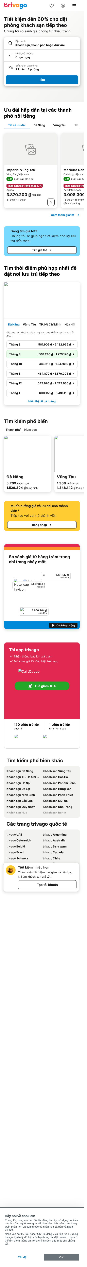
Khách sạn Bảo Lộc (19, 800)
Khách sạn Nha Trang (57, 806)
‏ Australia (54, 840)
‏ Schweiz (17, 858)
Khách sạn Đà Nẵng (19, 771)
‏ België (15, 846)
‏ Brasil (15, 852)
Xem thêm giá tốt (62, 215)
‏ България (55, 846)
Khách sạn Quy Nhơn (20, 806)
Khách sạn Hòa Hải (56, 777)
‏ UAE (14, 834)
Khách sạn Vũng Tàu (57, 771)
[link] (51, 5)
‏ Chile (51, 858)
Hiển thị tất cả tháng (42, 401)
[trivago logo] (15, 5)
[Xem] (51, 202)
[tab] (17, 125)
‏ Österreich (18, 840)
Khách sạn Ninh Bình (20, 795)
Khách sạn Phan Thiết (58, 795)
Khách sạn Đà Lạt (18, 788)
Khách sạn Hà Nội (18, 783)
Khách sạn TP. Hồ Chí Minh (23, 777)
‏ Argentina (55, 834)
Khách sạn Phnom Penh (59, 783)
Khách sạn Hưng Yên (57, 788)
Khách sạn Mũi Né (55, 800)
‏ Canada (53, 852)
